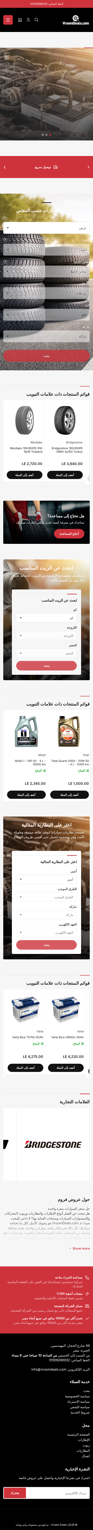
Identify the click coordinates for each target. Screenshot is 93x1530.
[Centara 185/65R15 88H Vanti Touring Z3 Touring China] (56, 420)
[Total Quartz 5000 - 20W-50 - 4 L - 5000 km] (25, 731)
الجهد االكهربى (68, 924)
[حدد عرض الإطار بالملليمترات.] (5, 218)
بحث (47, 356)
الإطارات (84, 1440)
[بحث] (36, 20)
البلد (87, 305)
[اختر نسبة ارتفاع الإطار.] (5, 240)
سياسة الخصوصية (77, 1396)
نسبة (87, 240)
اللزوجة (72, 627)
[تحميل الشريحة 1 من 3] (50, 135)
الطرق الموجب (67, 889)
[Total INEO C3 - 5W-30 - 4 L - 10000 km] (68, 731)
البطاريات (83, 1451)
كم (75, 609)
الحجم (73, 645)
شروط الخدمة (80, 1412)
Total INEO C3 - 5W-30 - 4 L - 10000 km (69, 762)
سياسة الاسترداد (78, 1401)
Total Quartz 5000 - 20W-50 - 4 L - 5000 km (25, 762)
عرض (86, 218)
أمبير (74, 871)
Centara (68, 442)
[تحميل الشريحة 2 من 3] (46, 135)
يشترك (15, 1493)
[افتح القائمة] (8, 20)
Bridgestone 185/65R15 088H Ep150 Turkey (17, 449)
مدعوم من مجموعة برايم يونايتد (32, 1524)
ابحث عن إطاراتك (46, 125)
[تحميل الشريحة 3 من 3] (43, 135)
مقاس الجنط (82, 262)
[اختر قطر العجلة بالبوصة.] (5, 262)
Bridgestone (25, 442)
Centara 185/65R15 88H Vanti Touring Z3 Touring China (57, 451)
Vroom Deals (59, 1524)
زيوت (86, 1445)
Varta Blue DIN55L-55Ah (50, 1037)
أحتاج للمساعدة (69, 533)
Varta (22, 1031)
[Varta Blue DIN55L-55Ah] (48, 1009)
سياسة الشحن (80, 1407)
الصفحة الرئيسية (78, 1434)
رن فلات (84, 283)
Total (41, 755)
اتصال (86, 1456)
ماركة (86, 327)
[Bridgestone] (53, 1144)
